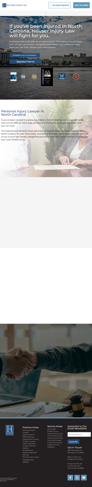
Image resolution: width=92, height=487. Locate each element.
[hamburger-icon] (46, 13)
